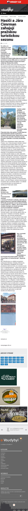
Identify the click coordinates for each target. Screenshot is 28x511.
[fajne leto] (13, 414)
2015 (22, 357)
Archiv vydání (13, 16)
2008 (2, 362)
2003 (22, 362)
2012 (10, 359)
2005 (14, 362)
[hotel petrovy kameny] (8, 377)
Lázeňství (3, 460)
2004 (18, 362)
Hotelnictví (3, 457)
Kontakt (2, 481)
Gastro (2, 459)
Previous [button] (2, 430)
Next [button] (26, 430)
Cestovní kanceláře (5, 465)
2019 (6, 357)
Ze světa (2, 454)
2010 (18, 359)
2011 (14, 359)
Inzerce (2, 480)
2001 (6, 364)
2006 (10, 362)
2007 (6, 362)
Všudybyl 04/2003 (22, 16)
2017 (14, 357)
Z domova (3, 453)
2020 (2, 357)
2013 (6, 359)
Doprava (2, 456)
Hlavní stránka (4, 16)
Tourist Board (3, 466)
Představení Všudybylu (5, 477)
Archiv (2, 483)
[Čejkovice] (10, 396)
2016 (18, 357)
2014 (2, 359)
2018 (10, 357)
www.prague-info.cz (6, 345)
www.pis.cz (4, 339)
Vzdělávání (3, 463)
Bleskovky (3, 478)
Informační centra (4, 468)
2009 (22, 359)
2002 (2, 364)
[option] (9, 430)
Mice (2, 462)
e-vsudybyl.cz (4, 444)
